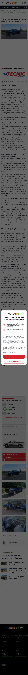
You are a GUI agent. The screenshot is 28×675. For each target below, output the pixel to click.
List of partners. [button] (9, 344)
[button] (14, 334)
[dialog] (14, 337)
